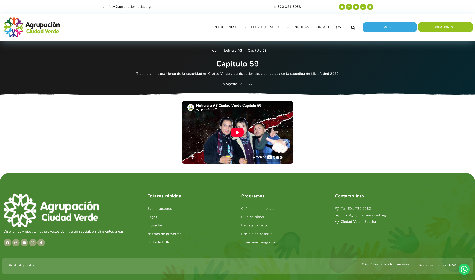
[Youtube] (356, 7)
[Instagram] (349, 7)
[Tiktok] (370, 7)
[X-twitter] (363, 7)
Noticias (302, 27)
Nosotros (237, 27)
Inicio (218, 27)
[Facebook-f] (342, 7)
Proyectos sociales (268, 27)
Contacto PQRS (328, 27)
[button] (353, 28)
